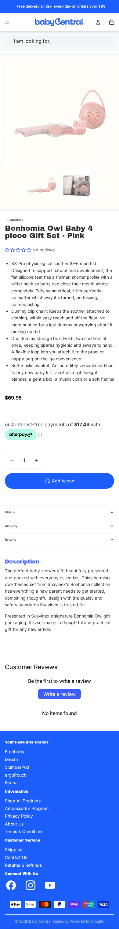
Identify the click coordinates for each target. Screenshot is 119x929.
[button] (18, 249)
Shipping (14, 849)
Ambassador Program (27, 808)
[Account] (98, 22)
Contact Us (16, 857)
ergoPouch (16, 774)
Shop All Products (23, 800)
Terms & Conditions (24, 831)
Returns (10, 539)
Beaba (11, 782)
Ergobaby (14, 751)
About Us (14, 823)
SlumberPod (17, 767)
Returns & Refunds (23, 865)
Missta (11, 759)
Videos (10, 512)
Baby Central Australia (48, 921)
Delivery (11, 526)
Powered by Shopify (87, 921)
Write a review (59, 694)
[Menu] (7, 22)
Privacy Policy (19, 815)
